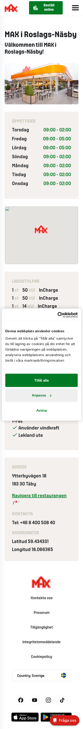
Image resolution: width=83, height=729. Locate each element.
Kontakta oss (42, 598)
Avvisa (41, 410)
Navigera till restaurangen (39, 496)
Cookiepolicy (41, 657)
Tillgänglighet (41, 627)
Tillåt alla (41, 380)
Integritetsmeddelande (41, 642)
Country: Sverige (30, 676)
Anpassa (39, 395)
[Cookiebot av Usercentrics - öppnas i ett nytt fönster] (58, 315)
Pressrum (42, 613)
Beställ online (49, 7)
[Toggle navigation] (75, 8)
